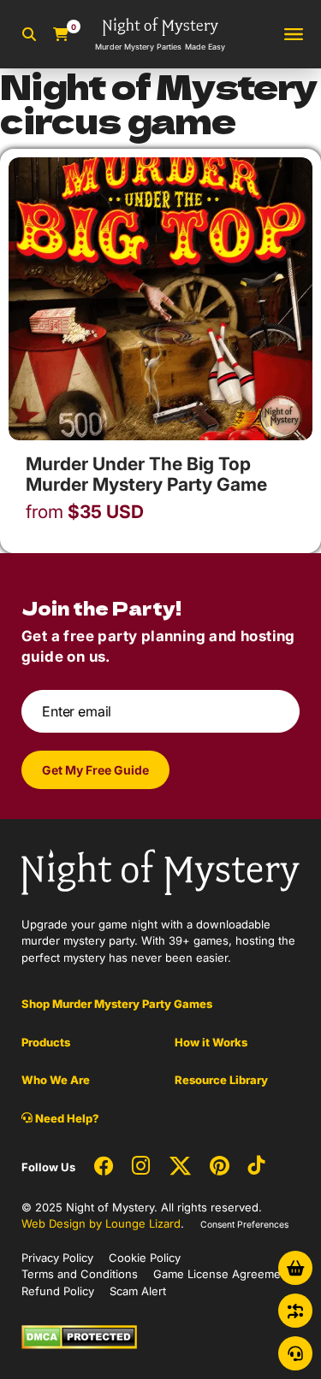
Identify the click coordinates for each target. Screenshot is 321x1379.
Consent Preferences (244, 1224)
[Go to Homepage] (160, 871)
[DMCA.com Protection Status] (79, 1336)
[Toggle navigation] (293, 34)
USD (85, 512)
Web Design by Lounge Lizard (101, 1223)
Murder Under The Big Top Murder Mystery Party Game (146, 474)
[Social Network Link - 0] (103, 1167)
